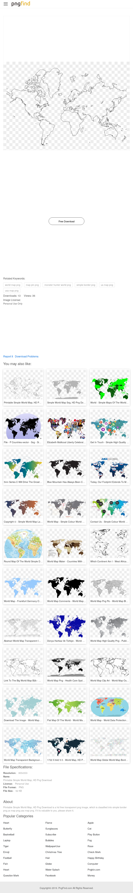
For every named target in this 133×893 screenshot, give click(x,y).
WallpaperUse (52, 846)
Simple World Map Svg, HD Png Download (69, 402)
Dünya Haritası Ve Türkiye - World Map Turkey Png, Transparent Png (82, 640)
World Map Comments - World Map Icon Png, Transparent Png (79, 601)
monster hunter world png (57, 284)
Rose (90, 846)
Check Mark (94, 852)
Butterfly (7, 828)
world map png (12, 284)
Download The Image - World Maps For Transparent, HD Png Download (41, 720)
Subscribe (50, 834)
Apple (91, 822)
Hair (47, 857)
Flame (48, 822)
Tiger (6, 846)
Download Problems (26, 356)
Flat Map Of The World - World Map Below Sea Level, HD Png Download (84, 720)
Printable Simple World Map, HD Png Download (28, 402)
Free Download (66, 221)
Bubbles (49, 840)
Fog (90, 840)
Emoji (6, 852)
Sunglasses (51, 828)
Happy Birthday (96, 857)
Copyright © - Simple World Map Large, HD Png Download (34, 521)
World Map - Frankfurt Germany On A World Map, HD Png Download (39, 601)
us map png (107, 284)
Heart (6, 822)
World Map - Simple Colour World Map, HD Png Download (77, 521)
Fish (5, 863)
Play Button (94, 834)
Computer (93, 863)
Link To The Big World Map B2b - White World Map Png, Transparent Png (41, 680)
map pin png (32, 284)
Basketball (8, 834)
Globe (48, 863)
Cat (89, 828)
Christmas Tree (53, 852)
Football (7, 857)
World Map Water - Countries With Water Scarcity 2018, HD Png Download (85, 561)
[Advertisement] (66, 39)
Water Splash (52, 869)
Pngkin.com (94, 869)
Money (91, 875)
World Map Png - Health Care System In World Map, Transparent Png (83, 680)
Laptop (6, 840)
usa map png (11, 290)
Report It (8, 356)
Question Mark (11, 875)
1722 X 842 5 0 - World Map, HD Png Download (71, 759)
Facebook (50, 875)
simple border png (86, 284)
